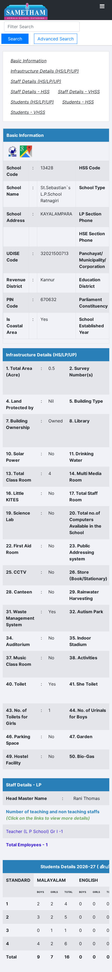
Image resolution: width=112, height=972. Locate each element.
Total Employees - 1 (27, 844)
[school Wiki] (13, 151)
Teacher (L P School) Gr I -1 (34, 831)
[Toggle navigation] (102, 6)
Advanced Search (56, 38)
